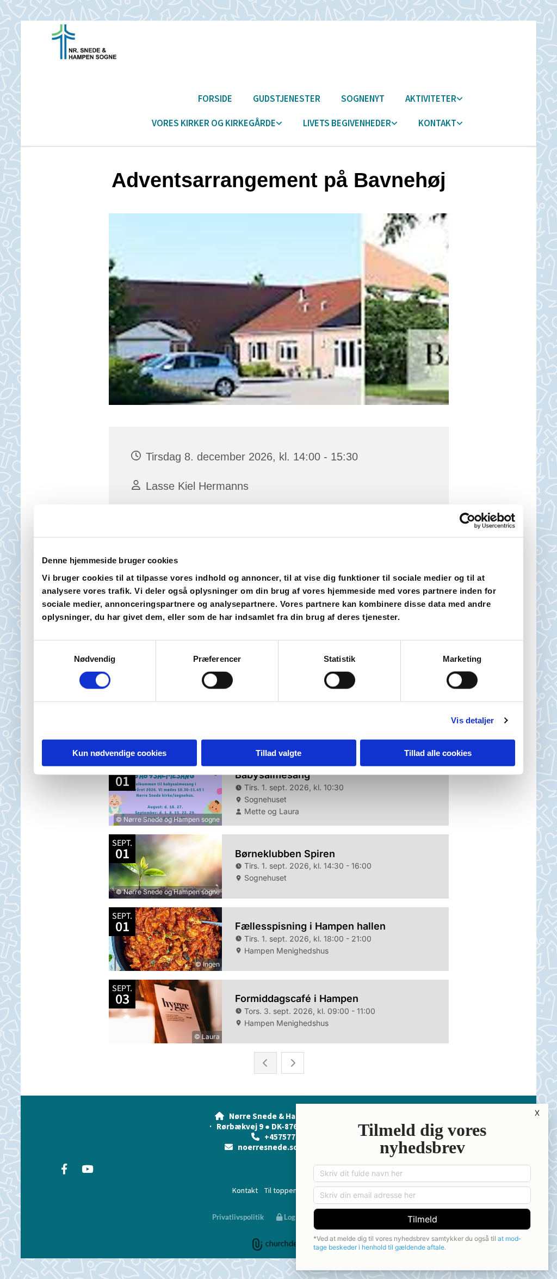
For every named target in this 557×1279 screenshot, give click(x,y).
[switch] (217, 680)
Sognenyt (363, 98)
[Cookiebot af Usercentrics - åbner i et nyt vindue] (467, 521)
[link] (424, 99)
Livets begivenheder (347, 123)
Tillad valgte (278, 752)
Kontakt (437, 123)
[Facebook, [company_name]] (64, 1168)
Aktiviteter (430, 98)
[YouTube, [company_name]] (87, 1168)
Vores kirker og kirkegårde (214, 123)
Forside (215, 98)
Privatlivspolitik (238, 1217)
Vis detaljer (472, 720)
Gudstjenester (286, 98)
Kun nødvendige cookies (119, 752)
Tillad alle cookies (438, 752)
